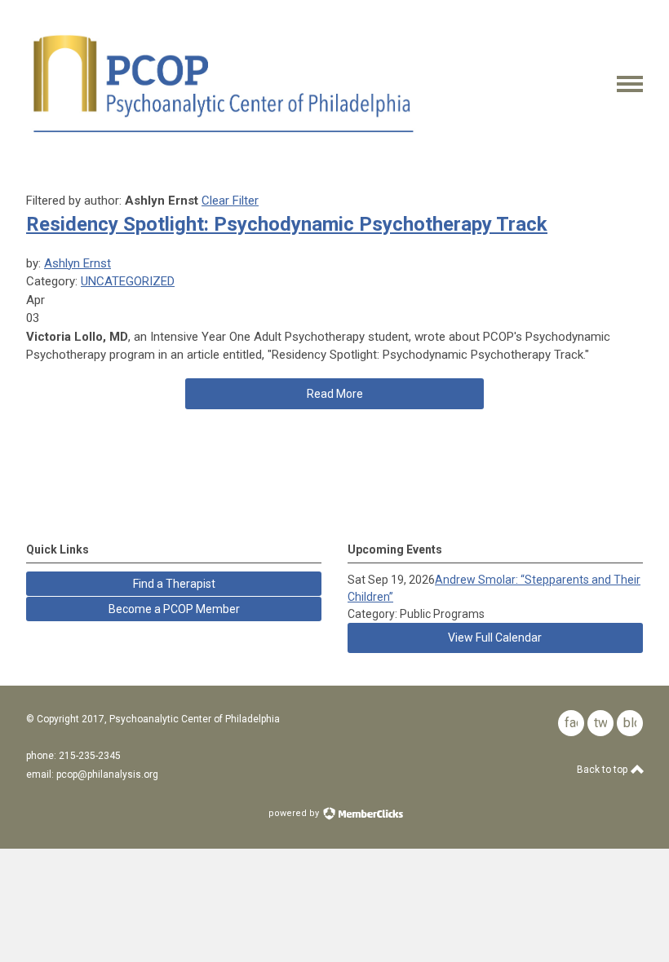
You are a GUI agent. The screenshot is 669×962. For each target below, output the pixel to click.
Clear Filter (230, 200)
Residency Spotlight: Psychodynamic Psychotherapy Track (286, 224)
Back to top (603, 769)
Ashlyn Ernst (77, 263)
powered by (294, 813)
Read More (335, 393)
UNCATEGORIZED (128, 281)
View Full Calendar (495, 637)
